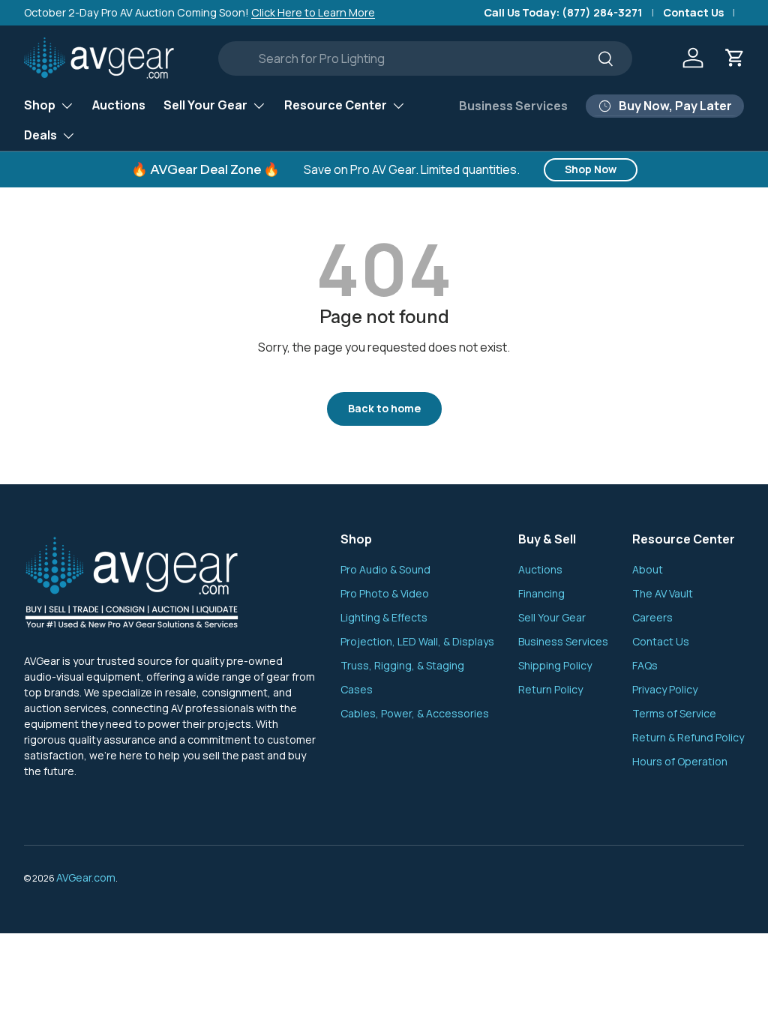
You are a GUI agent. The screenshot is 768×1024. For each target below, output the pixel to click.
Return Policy (550, 689)
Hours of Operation (680, 761)
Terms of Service (674, 713)
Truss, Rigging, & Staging (402, 665)
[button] (735, 57)
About (647, 569)
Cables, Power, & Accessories (414, 713)
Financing (541, 593)
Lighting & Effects (384, 617)
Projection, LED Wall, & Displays (417, 641)
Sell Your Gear (552, 617)
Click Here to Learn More (313, 12)
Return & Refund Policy (688, 737)
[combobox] (425, 58)
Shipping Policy (555, 665)
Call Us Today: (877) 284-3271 (563, 12)
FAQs (645, 665)
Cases (356, 689)
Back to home (384, 408)
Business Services (513, 105)
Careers (652, 617)
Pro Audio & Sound (385, 569)
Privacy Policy (665, 689)
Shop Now (590, 169)
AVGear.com (86, 877)
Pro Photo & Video (384, 593)
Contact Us (693, 12)
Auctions (119, 105)
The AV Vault (662, 593)
